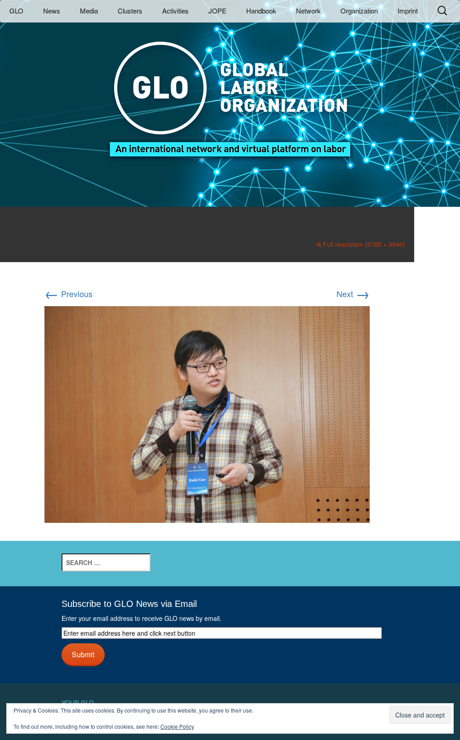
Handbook (261, 10)
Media (89, 10)
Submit (83, 654)
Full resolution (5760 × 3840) (364, 244)
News (51, 10)
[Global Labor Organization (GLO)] (230, 92)
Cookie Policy (177, 726)
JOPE (217, 10)
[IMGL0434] (207, 413)
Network (308, 10)
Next (353, 293)
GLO (16, 10)
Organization (359, 10)
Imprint (408, 10)
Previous (68, 293)
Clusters (130, 10)
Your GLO (78, 702)
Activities (175, 10)
